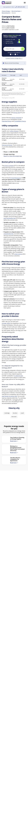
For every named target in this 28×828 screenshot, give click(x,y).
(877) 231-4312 (21, 7)
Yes (13, 54)
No (17, 54)
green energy (18, 254)
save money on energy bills (9, 396)
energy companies (16, 117)
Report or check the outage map (13, 156)
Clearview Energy (6, 121)
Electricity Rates (16, 11)
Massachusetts (6, 13)
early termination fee (9, 218)
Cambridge (7, 413)
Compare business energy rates (14, 58)
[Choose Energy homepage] (24, 2)
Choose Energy (6, 11)
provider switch (6, 323)
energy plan (16, 112)
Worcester (14, 416)
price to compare (9, 165)
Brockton (15, 413)
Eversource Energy (7, 145)
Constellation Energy (20, 121)
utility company (14, 131)
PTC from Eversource (15, 178)
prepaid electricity (9, 233)
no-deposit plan (18, 375)
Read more (14, 441)
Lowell (22, 413)
